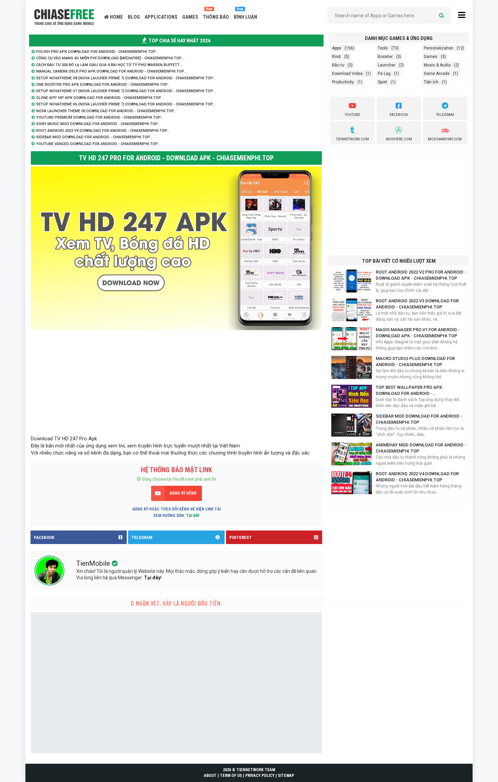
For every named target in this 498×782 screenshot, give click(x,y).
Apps (336, 48)
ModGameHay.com (445, 139)
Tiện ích (431, 82)
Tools (383, 48)
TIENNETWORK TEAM (255, 769)
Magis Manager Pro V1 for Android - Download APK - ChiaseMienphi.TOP (418, 332)
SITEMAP (286, 775)
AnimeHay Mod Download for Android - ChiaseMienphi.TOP (421, 448)
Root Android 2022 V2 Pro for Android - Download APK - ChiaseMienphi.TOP (421, 275)
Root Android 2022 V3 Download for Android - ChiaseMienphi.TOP (417, 303)
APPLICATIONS (161, 17)
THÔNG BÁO (216, 17)
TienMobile (94, 563)
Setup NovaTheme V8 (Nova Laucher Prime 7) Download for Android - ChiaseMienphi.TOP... (125, 78)
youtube (352, 115)
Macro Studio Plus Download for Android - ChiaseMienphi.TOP (415, 361)
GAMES (190, 17)
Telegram (445, 115)
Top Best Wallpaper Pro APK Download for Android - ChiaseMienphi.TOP (409, 391)
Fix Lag (384, 73)
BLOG (134, 17)
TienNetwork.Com (352, 139)
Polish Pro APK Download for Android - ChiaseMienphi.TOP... (97, 51)
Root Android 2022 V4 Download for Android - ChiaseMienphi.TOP (417, 476)
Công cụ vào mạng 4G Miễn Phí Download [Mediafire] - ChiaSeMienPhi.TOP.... (110, 58)
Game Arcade (437, 73)
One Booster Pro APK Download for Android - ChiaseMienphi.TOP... (103, 84)
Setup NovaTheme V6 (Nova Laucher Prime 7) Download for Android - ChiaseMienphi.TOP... (125, 104)
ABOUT (210, 775)
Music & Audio (437, 65)
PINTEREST (240, 537)
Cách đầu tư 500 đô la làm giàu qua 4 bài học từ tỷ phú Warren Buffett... (109, 65)
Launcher (386, 65)
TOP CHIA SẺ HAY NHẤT (179, 41)
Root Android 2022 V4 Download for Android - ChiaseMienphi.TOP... (103, 130)
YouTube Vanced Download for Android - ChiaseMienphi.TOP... (98, 144)
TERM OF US (231, 775)
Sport (382, 82)
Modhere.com (399, 139)
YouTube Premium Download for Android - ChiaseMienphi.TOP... (99, 117)
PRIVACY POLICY (259, 775)
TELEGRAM (141, 537)
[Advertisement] (176, 381)
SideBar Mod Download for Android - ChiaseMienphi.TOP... (94, 137)
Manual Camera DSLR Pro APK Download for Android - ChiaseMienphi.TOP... (111, 71)
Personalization (438, 48)
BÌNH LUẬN (245, 17)
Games (430, 56)
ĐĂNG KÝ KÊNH (183, 493)
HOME (116, 17)
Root (336, 56)
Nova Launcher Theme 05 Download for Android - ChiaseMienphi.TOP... (106, 111)
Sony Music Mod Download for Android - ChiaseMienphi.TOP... (98, 124)
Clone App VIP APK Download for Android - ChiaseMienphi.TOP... (100, 98)
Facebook (399, 115)
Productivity (343, 82)
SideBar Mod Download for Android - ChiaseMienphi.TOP (419, 419)
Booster (385, 56)
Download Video (347, 73)
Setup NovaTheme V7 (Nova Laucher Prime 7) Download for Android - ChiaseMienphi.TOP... (125, 91)
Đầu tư (338, 65)
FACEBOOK (44, 537)
